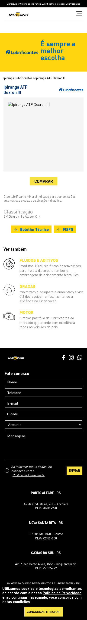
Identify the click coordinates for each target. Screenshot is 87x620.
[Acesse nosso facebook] (63, 358)
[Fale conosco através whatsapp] (79, 358)
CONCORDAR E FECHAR (44, 612)
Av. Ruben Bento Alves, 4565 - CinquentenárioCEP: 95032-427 (46, 566)
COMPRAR (43, 181)
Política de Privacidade (29, 475)
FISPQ (68, 229)
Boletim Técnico (34, 229)
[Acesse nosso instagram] (71, 358)
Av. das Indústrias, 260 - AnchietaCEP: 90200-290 (46, 506)
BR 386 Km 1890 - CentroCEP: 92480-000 (46, 536)
